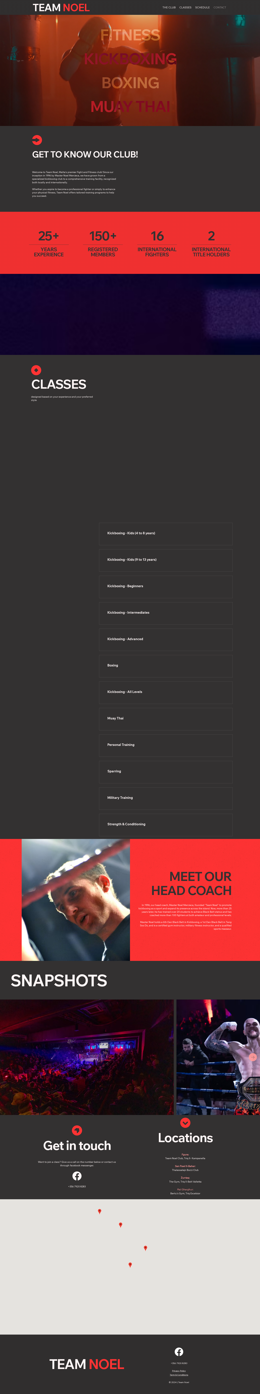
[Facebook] (179, 1352)
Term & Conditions (179, 1374)
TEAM (61, 7)
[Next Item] (253, 1057)
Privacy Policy (179, 1370)
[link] (165, 533)
